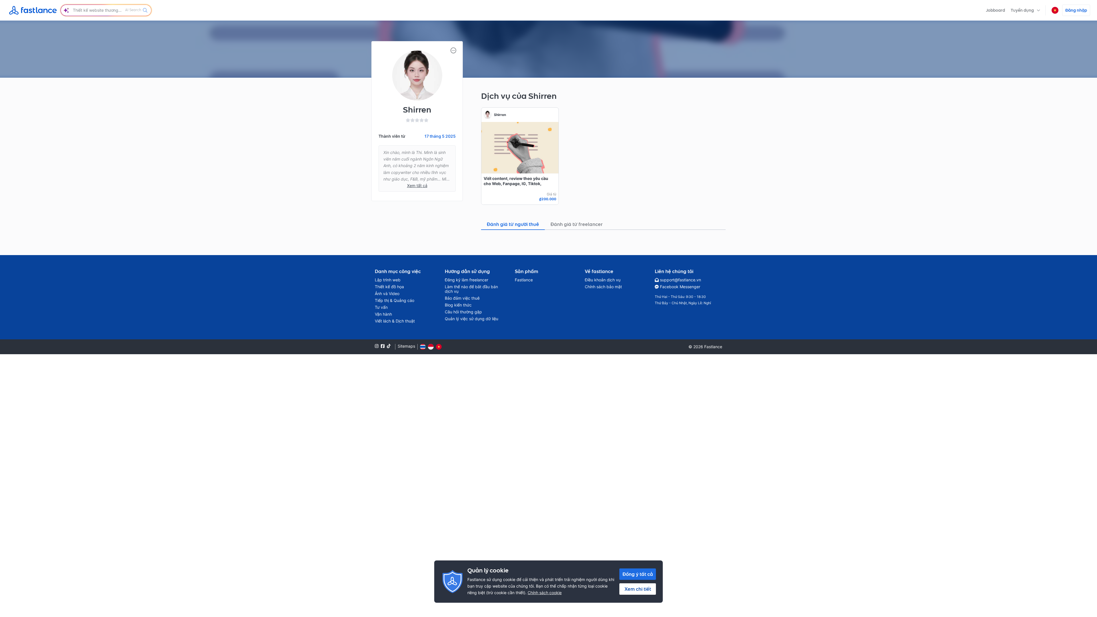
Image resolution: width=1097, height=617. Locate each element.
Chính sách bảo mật (603, 287)
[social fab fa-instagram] (377, 346)
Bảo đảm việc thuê (462, 298)
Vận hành (383, 314)
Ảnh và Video (387, 293)
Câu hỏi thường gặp (463, 312)
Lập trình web (388, 280)
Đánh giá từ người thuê (513, 224)
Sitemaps (406, 346)
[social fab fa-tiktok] (389, 346)
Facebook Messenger (680, 287)
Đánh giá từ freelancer (576, 224)
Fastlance (524, 280)
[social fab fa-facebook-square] (383, 346)
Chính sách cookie (545, 592)
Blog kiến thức (458, 305)
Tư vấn (381, 307)
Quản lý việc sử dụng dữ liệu (471, 318)
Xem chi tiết (637, 589)
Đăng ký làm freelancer (466, 280)
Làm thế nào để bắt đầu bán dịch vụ (471, 289)
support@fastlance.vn (680, 280)
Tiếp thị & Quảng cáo (394, 300)
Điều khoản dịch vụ (602, 280)
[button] (1025, 10)
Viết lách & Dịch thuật (395, 321)
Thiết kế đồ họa (389, 287)
